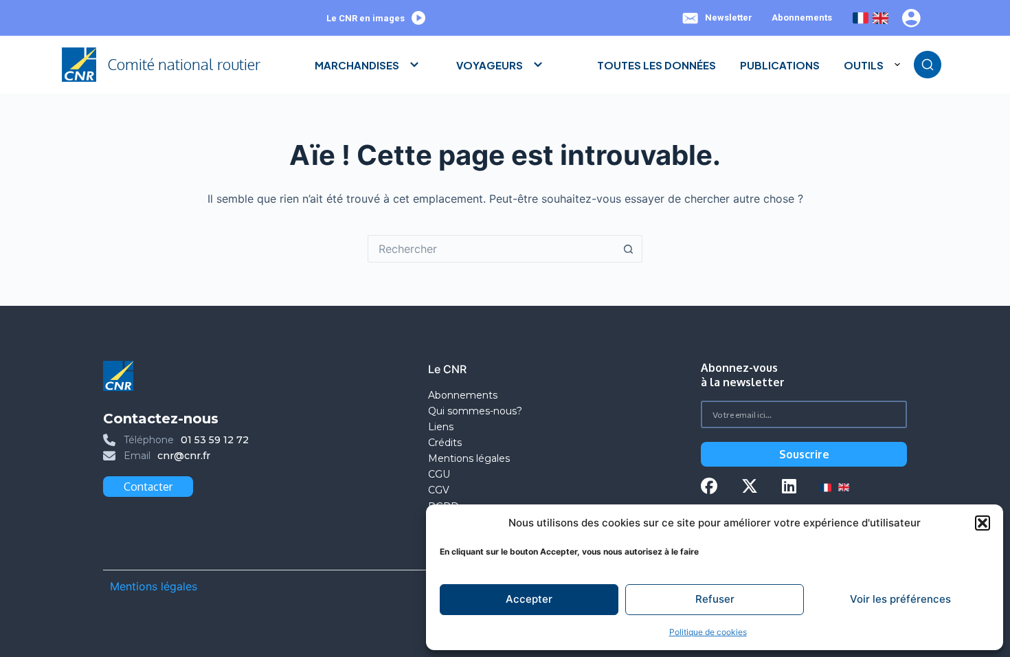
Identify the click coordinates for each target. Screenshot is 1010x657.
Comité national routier (183, 64)
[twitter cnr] (749, 488)
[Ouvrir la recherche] (927, 64)
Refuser (714, 598)
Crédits (445, 442)
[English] (880, 18)
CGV (438, 490)
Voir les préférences (900, 598)
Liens (440, 427)
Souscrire (804, 454)
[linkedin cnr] (789, 488)
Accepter (529, 598)
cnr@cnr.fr (183, 455)
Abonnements (802, 17)
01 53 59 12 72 (215, 440)
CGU (439, 474)
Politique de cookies (708, 632)
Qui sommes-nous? (475, 411)
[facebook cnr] (709, 488)
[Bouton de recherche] (628, 249)
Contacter (148, 486)
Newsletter (728, 17)
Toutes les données (656, 64)
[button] (982, 523)
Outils (864, 64)
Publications (780, 64)
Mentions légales (470, 458)
